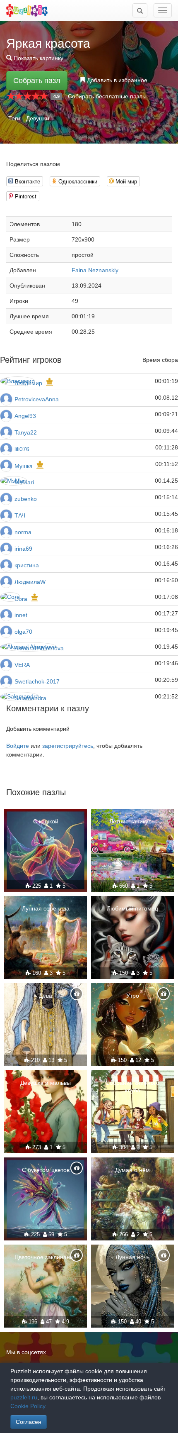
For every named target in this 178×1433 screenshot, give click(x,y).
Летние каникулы (132, 821)
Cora (20, 599)
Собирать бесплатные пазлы (107, 96)
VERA (22, 665)
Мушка (23, 466)
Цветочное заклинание (45, 1257)
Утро (132, 995)
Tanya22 (25, 432)
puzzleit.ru (23, 1397)
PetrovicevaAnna (36, 399)
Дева (45, 995)
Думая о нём (132, 1170)
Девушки (37, 118)
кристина (26, 565)
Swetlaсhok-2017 (37, 681)
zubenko (25, 499)
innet (20, 615)
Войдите (17, 745)
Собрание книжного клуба (132, 1086)
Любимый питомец (132, 908)
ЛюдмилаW (30, 582)
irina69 (23, 548)
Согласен (28, 1421)
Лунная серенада (46, 908)
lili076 (21, 449)
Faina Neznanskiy (95, 270)
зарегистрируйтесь (67, 745)
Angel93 (25, 416)
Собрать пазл (36, 80)
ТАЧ (19, 515)
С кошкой (45, 821)
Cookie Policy (27, 1406)
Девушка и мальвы (45, 1082)
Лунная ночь (132, 1257)
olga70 (23, 631)
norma (22, 532)
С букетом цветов (46, 1170)
